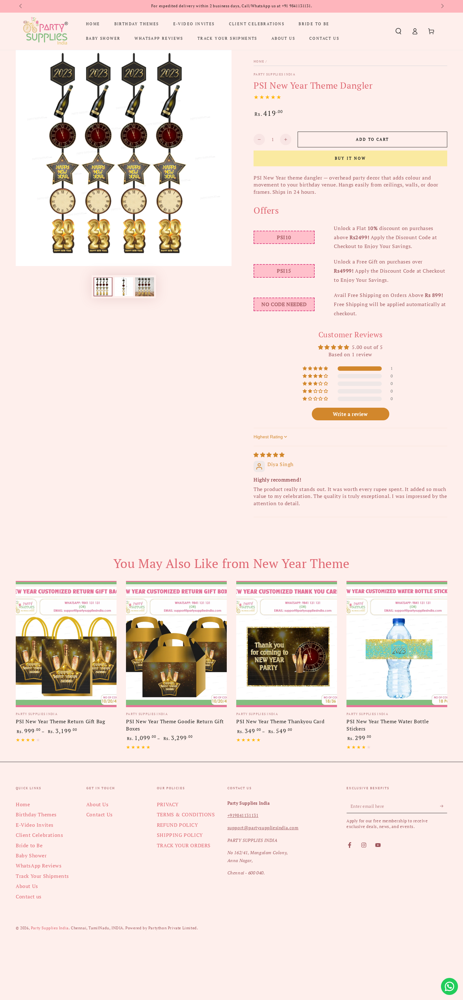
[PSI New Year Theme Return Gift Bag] (66, 644)
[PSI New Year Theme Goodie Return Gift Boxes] (176, 644)
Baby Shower (31, 855)
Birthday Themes (36, 814)
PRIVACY (168, 804)
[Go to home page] (45, 31)
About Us (27, 886)
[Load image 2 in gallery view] (123, 287)
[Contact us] (449, 986)
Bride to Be (29, 845)
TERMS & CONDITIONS (186, 814)
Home (259, 61)
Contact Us (99, 814)
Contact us (29, 896)
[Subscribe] (443, 806)
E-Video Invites (35, 824)
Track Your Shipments (42, 876)
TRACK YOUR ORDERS (184, 845)
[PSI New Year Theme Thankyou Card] (286, 644)
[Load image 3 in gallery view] (144, 287)
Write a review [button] (350, 414)
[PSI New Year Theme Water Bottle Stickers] (396, 644)
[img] (269, 454)
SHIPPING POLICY (180, 834)
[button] (398, 31)
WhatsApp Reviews (39, 865)
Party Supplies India (274, 74)
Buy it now (350, 158)
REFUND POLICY (177, 824)
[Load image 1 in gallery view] (103, 287)
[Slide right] (442, 6)
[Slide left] (21, 6)
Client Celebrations (39, 834)
